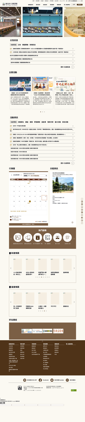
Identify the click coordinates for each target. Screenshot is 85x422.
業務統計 (57, 350)
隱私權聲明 (58, 386)
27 (14, 181)
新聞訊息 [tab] (33, 45)
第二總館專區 (67, 4)
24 (14, 201)
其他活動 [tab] (65, 122)
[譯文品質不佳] (3, 403)
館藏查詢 (34, 346)
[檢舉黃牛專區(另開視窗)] (47, 331)
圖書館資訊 (30, 4)
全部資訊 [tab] (14, 122)
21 (35, 196)
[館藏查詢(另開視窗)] (82, 201)
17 (14, 196)
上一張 (1, 21)
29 (24, 181)
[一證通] (82, 220)
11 (19, 191)
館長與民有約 (46, 358)
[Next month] (21, 175)
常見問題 (51, 1)
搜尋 (74, 4)
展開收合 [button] (42, 341)
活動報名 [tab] (21, 122)
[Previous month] (11, 175)
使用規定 (22, 346)
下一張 (83, 21)
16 (45, 191)
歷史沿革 (22, 354)
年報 (56, 354)
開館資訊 (11, 350)
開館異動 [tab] (25, 45)
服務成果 (59, 4)
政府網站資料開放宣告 (51, 386)
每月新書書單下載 (36, 354)
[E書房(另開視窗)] (82, 212)
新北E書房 (34, 352)
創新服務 (57, 348)
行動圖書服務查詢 (47, 354)
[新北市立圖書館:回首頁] (9, 4)
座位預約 (56, 1)
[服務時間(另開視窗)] (82, 215)
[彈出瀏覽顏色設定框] (66, 1)
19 (24, 196)
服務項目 (22, 352)
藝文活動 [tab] (58, 122)
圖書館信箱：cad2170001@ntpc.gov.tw (55, 387)
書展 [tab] (31, 122)
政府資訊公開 (12, 352)
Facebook (46, 380)
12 (24, 191)
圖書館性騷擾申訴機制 (13, 370)
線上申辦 (45, 352)
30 (29, 181)
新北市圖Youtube (59, 380)
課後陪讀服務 (46, 366)
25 (19, 201)
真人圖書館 (45, 362)
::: (0, 0)
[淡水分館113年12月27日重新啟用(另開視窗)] (42, 22)
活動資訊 (11, 348)
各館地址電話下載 (13, 358)
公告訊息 (11, 346)
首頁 (33, 1)
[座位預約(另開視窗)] (82, 218)
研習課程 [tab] (37, 122)
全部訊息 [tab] (14, 45)
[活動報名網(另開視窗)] (82, 223)
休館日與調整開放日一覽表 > (28, 224)
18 (19, 196)
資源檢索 (45, 4)
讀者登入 (80, 4)
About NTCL (62, 1)
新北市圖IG (73, 380)
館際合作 (45, 346)
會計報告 (11, 367)
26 (24, 201)
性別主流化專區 (12, 365)
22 (40, 196)
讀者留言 (46, 1)
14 (35, 191)
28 (19, 181)
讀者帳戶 (34, 348)
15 (40, 191)
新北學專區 (45, 368)
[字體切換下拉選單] (69, 1)
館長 (21, 350)
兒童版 (42, 1)
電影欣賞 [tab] (50, 122)
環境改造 (57, 346)
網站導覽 (37, 1)
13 (29, 191)
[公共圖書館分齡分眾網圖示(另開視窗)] (37, 331)
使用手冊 (22, 358)
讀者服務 (52, 4)
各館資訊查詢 (12, 356)
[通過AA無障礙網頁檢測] (73, 390)
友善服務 (45, 356)
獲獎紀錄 (57, 352)
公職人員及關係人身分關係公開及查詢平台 (13, 362)
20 (29, 196)
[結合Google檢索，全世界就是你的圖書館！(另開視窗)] (26, 331)
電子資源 (34, 350)
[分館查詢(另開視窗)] (82, 207)
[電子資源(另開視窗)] (82, 210)
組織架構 (22, 348)
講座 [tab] (27, 122)
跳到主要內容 (3, 0)
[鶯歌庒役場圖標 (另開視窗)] (58, 331)
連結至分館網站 (72, 222)
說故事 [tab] (44, 122)
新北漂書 (45, 364)
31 (35, 181)
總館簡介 (11, 354)
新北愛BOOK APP (32, 380)
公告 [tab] (19, 45)
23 (45, 196)
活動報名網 (45, 350)
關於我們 (38, 4)
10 (14, 191)
